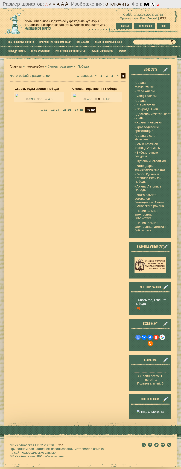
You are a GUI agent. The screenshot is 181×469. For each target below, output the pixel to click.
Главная (124, 26)
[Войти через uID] (138, 337)
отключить (117, 4)
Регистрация (145, 26)
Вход (163, 26)
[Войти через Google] (162, 337)
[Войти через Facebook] (150, 337)
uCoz (59, 445)
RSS (163, 18)
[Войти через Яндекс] (156, 337)
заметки (38, 28)
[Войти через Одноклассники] (150, 343)
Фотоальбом (35, 66)
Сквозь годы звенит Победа (150, 301)
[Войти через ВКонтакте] (144, 337)
